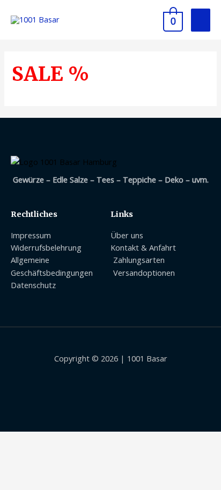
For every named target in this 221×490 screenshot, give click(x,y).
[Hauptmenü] (200, 20)
